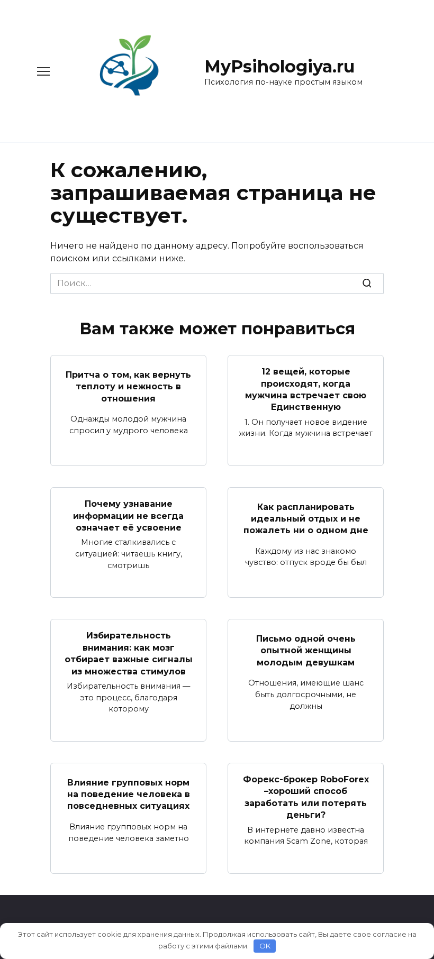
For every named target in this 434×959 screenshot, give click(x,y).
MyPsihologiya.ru (279, 66)
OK (264, 946)
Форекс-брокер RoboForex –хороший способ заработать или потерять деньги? (306, 797)
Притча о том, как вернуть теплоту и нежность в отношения (128, 386)
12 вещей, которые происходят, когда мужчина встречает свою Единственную (305, 389)
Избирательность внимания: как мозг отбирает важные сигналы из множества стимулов (129, 653)
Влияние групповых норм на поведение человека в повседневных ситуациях (128, 794)
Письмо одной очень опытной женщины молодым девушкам (306, 651)
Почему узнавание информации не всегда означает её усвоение (128, 516)
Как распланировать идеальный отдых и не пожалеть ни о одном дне (305, 518)
